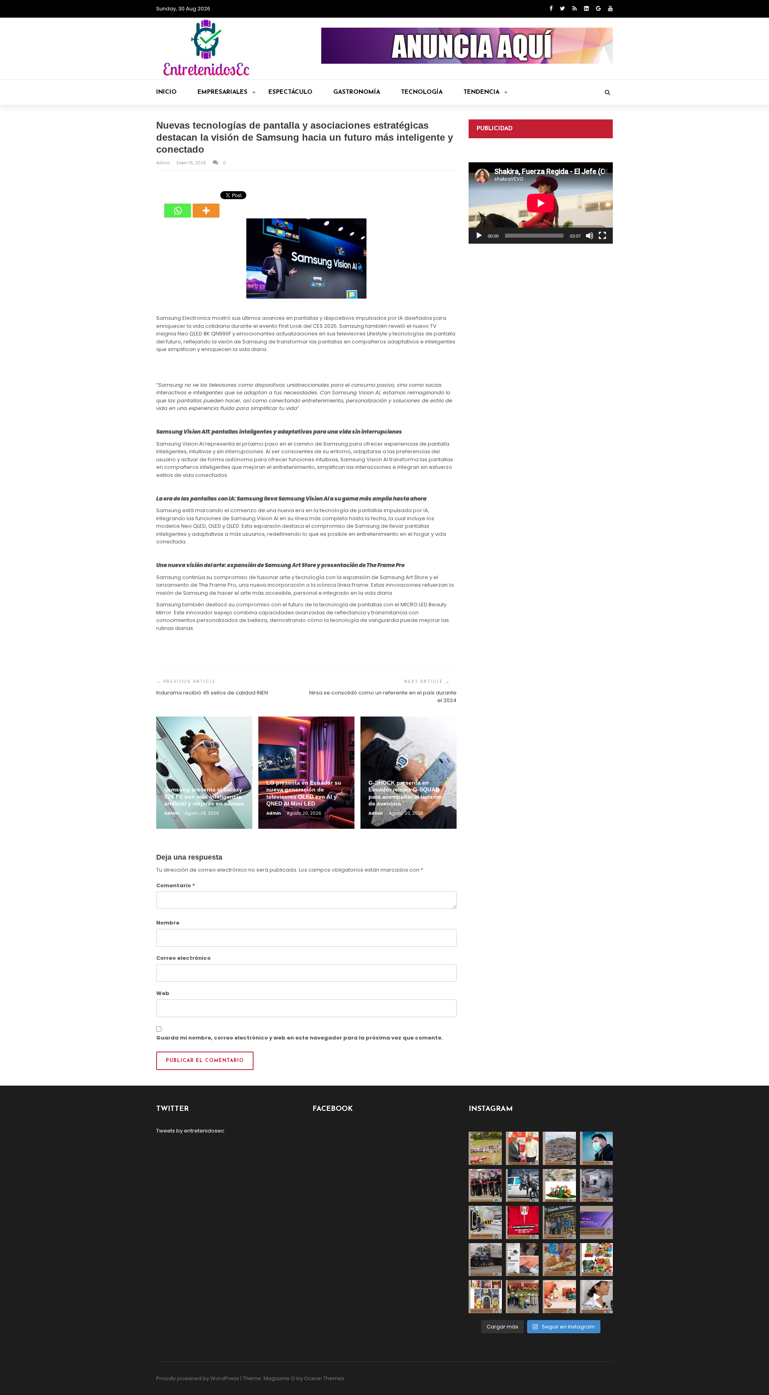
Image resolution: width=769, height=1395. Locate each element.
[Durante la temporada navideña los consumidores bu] (559, 1296)
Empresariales (222, 92)
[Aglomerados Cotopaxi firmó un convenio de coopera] (522, 1148)
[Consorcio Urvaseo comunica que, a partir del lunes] (485, 1259)
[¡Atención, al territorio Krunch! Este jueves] (522, 1222)
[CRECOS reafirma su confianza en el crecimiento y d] (485, 1185)
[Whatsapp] (177, 205)
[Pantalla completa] (602, 236)
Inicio (166, 92)
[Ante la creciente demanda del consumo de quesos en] (559, 1259)
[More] (206, 205)
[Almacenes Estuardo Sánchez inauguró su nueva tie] (559, 1222)
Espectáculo (290, 92)
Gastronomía (356, 92)
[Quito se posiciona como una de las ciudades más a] (559, 1148)
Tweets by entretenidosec (190, 1131)
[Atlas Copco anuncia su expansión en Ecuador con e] (522, 1185)
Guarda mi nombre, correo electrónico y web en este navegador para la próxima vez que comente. (299, 1038)
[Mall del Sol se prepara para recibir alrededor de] (485, 1296)
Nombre (167, 923)
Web (162, 993)
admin (163, 163)
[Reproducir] (479, 236)
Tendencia (481, 92)
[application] (541, 203)
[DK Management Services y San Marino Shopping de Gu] (559, 1185)
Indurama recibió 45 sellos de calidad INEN (212, 692)
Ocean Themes (324, 1378)
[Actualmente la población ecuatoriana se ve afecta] (596, 1148)
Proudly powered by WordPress (197, 1378)
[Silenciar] (590, 236)
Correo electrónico (183, 958)
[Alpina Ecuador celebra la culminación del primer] (522, 1296)
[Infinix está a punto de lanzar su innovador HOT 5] (596, 1222)
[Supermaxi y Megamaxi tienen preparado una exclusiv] (596, 1259)
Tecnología (422, 92)
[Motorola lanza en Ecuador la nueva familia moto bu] (522, 1259)
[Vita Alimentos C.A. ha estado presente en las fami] (596, 1185)
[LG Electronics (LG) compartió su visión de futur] (485, 1222)
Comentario (175, 885)
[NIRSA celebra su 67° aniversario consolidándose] (596, 1296)
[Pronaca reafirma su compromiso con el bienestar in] (485, 1148)
